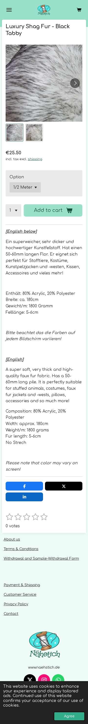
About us (12, 539)
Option (17, 177)
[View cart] (79, 10)
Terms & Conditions (21, 549)
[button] (14, 133)
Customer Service (20, 595)
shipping (35, 159)
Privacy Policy (16, 604)
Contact (11, 614)
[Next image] (75, 83)
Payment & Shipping (22, 585)
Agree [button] (69, 716)
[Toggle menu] (9, 10)
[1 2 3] (13, 210)
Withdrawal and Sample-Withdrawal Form (41, 558)
